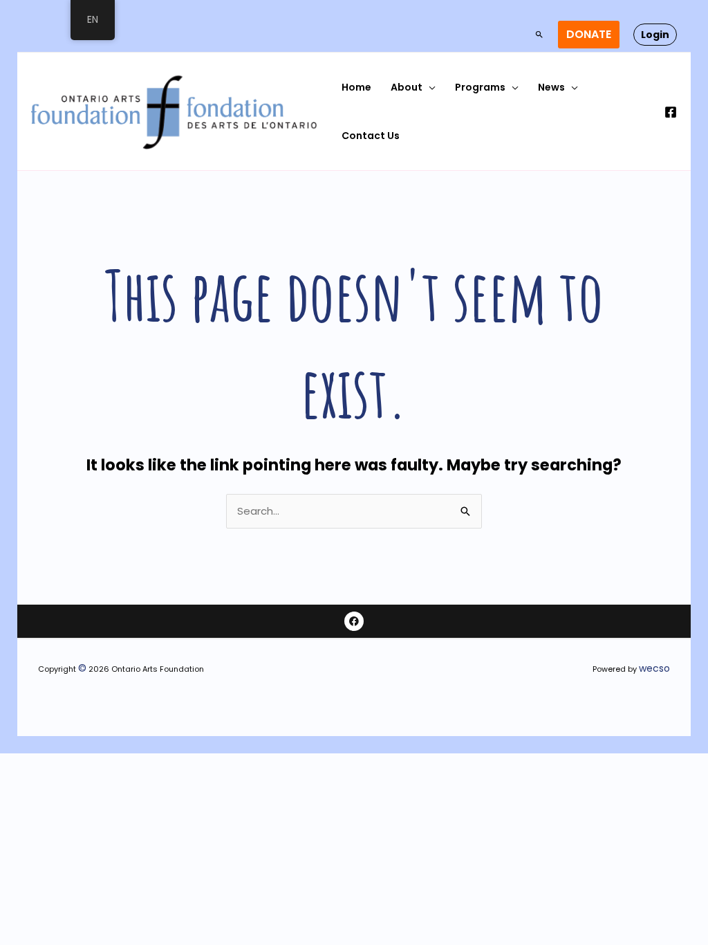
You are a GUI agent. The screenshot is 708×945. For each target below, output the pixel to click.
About (406, 87)
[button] (539, 34)
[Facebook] (670, 112)
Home (356, 87)
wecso (654, 668)
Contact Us (371, 136)
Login (655, 35)
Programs (480, 87)
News (551, 87)
